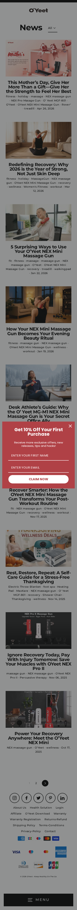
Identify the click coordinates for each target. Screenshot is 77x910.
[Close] (70, 426)
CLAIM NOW (38, 479)
